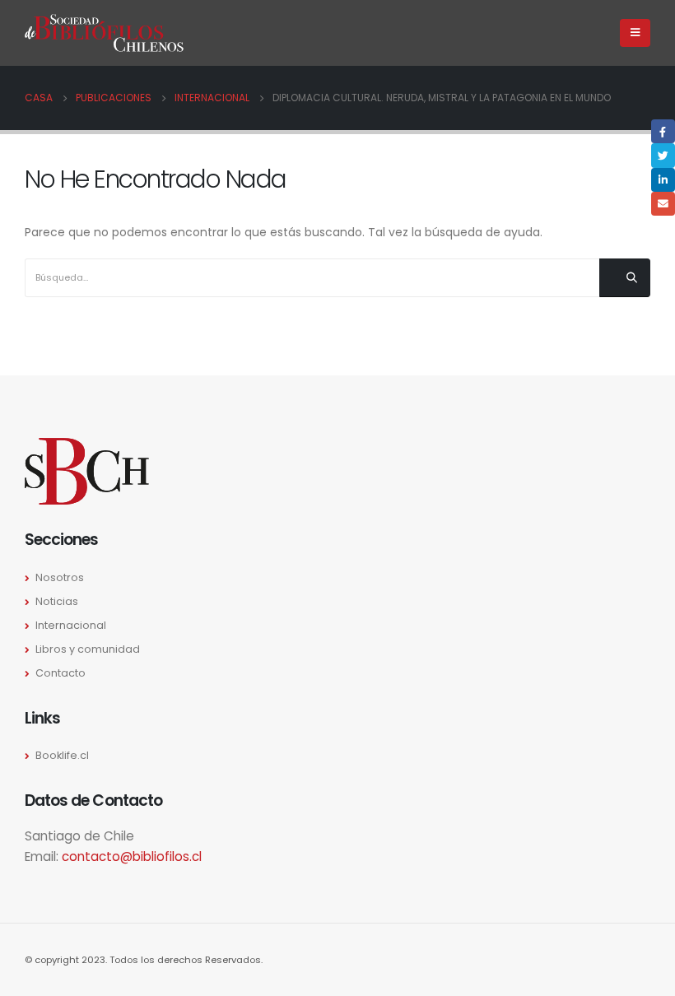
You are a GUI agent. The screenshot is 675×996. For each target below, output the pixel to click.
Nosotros (59, 577)
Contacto (60, 673)
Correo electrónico (663, 204)
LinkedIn (663, 180)
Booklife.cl (62, 755)
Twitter (663, 155)
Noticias (56, 601)
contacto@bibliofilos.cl (132, 856)
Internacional (70, 625)
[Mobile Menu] (635, 33)
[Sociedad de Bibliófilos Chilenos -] (104, 33)
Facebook (663, 131)
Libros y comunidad (87, 649)
